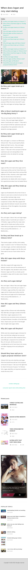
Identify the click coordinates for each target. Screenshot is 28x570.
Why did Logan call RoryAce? (11, 61)
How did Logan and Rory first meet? (13, 31)
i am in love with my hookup (14, 549)
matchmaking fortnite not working (16, 510)
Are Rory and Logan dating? (10, 37)
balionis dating (11, 531)
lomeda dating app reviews (14, 538)
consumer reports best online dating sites (14, 387)
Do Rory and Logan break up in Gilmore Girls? (13, 28)
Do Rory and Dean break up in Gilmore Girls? (13, 40)
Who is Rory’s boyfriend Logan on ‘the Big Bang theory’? (14, 24)
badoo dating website (17, 417)
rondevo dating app (14, 383)
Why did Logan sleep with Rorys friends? (14, 43)
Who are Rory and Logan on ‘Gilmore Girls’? (15, 51)
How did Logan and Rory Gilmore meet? (14, 59)
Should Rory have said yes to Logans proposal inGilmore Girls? (13, 63)
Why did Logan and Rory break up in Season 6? (13, 34)
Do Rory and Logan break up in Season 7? (14, 21)
